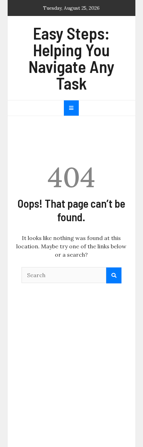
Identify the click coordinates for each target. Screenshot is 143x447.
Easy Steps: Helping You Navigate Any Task (71, 58)
